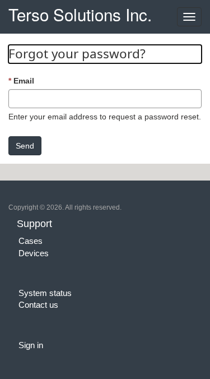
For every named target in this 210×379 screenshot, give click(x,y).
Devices (33, 253)
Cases (30, 241)
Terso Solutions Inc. (80, 13)
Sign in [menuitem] (30, 345)
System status (45, 293)
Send (25, 145)
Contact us (38, 304)
